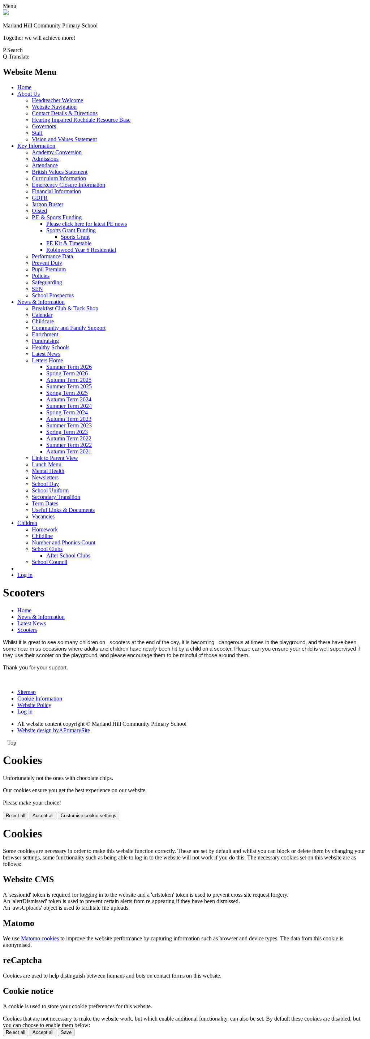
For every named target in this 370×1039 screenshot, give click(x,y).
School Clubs (47, 549)
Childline (42, 536)
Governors (44, 126)
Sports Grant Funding (71, 230)
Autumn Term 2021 (68, 451)
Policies (41, 276)
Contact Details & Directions (65, 113)
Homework (45, 529)
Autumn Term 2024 (68, 399)
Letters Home (47, 360)
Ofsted (39, 211)
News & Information (41, 302)
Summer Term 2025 (69, 386)
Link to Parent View (55, 458)
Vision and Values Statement (64, 139)
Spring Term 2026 (67, 373)
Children (27, 523)
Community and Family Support (69, 328)
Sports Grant (75, 237)
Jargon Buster (47, 204)
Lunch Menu (46, 464)
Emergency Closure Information (68, 185)
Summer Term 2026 (69, 367)
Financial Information (56, 191)
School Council (49, 562)
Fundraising (45, 341)
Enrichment (45, 334)
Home (24, 87)
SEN (37, 289)
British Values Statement (59, 172)
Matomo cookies (40, 938)
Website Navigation (54, 107)
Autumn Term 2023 (68, 419)
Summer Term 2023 (69, 425)
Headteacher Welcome (57, 100)
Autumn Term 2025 (68, 380)
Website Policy (34, 705)
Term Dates (45, 503)
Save (66, 1032)
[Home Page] (6, 13)
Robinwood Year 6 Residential (81, 250)
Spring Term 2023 (67, 432)
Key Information (36, 146)
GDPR (40, 198)
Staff (37, 133)
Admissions (45, 159)
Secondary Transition (56, 497)
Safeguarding (47, 282)
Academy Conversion (57, 152)
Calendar (42, 315)
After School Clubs (68, 555)
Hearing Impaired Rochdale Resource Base (81, 120)
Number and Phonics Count (63, 542)
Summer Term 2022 (69, 445)
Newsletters (45, 477)
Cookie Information (39, 698)
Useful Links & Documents (63, 510)
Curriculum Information (59, 178)
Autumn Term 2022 (68, 438)
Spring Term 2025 (67, 393)
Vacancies (43, 516)
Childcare (43, 321)
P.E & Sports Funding (57, 217)
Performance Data (52, 256)
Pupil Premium (49, 269)
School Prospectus (53, 295)
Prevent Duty (47, 263)
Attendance (45, 165)
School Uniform (50, 490)
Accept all (43, 815)
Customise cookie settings (88, 815)
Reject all (15, 815)
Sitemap (26, 692)
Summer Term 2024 (69, 406)
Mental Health (48, 471)
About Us (28, 94)
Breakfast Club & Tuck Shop (65, 308)
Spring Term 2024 (67, 412)
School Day (45, 484)
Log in (25, 575)
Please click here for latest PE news (86, 224)
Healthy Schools (50, 347)
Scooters (27, 630)
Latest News (46, 354)
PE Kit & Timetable (68, 243)
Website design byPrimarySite (53, 730)
